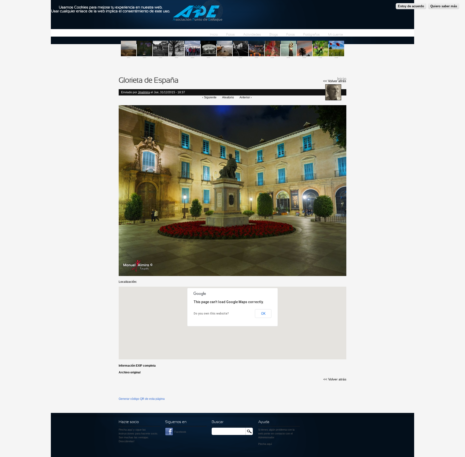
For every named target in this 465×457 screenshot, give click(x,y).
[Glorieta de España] (232, 275)
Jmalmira (144, 92)
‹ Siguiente (209, 97)
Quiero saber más (443, 6)
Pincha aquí (125, 429)
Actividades (252, 34)
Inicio (214, 34)
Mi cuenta (335, 34)
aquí (269, 443)
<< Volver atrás (334, 81)
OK (263, 313)
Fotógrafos (311, 34)
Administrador (266, 437)
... (128, 56)
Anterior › (246, 97)
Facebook (180, 431)
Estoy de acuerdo (411, 6)
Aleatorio (228, 97)
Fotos (230, 34)
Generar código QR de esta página (142, 399)
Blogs (273, 34)
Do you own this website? (211, 313)
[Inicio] (197, 11)
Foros (290, 34)
